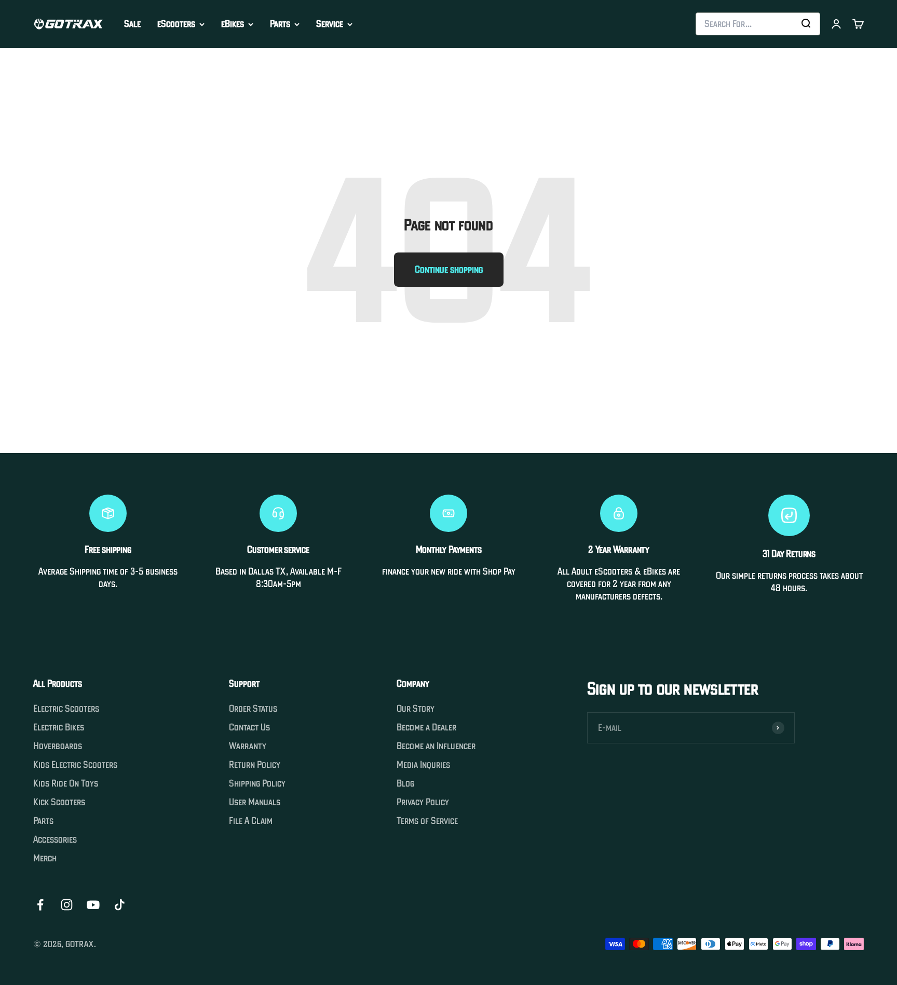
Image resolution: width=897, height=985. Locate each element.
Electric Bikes (58, 727)
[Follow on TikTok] (120, 905)
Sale (132, 23)
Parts (280, 24)
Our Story (415, 708)
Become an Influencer (436, 746)
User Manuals (254, 802)
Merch (45, 858)
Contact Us (249, 727)
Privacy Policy (423, 802)
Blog (405, 783)
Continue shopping (449, 269)
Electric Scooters (66, 708)
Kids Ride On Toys (65, 783)
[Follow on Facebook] (40, 905)
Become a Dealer (426, 727)
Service (329, 24)
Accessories (55, 839)
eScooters (176, 24)
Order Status (253, 708)
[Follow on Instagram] (67, 905)
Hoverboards (57, 746)
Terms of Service (427, 821)
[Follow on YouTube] (93, 905)
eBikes (232, 24)
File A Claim (251, 821)
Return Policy (254, 764)
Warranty (247, 746)
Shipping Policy (257, 783)
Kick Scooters (59, 802)
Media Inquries (423, 764)
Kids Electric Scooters (75, 764)
